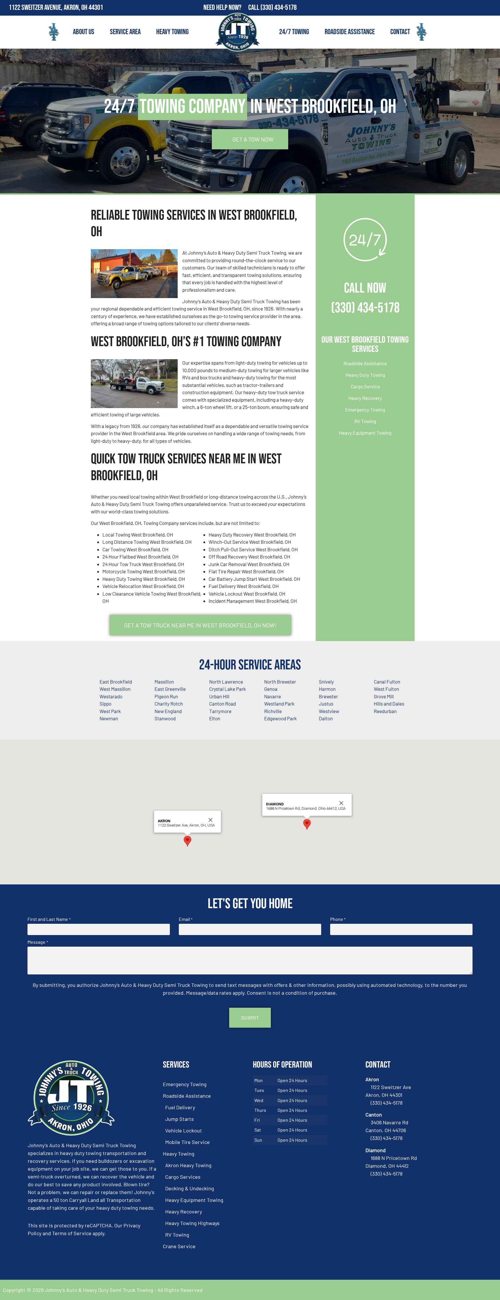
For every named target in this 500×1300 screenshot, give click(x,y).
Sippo (105, 703)
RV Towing (365, 421)
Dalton (326, 718)
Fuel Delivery (180, 1107)
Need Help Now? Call (231, 7)
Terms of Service (71, 1233)
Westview (329, 711)
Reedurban (385, 711)
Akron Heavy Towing (188, 1165)
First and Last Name (48, 919)
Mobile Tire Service (187, 1142)
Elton (214, 718)
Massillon (164, 681)
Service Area (125, 31)
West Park (110, 711)
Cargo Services (183, 1177)
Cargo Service (365, 386)
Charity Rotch (169, 703)
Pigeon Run (166, 696)
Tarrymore (220, 711)
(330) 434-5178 (278, 7)
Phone (337, 919)
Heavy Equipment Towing (365, 433)
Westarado (111, 696)
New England (168, 711)
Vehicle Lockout (183, 1130)
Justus (326, 703)
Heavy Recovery (365, 398)
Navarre (272, 696)
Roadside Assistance (350, 31)
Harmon (327, 689)
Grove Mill (384, 696)
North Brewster (280, 681)
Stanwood (165, 718)
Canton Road (222, 703)
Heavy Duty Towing (365, 375)
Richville (273, 711)
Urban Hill (219, 696)
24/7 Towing (294, 31)
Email (185, 919)
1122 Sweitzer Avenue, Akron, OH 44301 (56, 7)
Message (37, 942)
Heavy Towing (172, 31)
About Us (83, 31)
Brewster (328, 696)
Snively (326, 681)
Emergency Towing (365, 409)
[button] (187, 841)
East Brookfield (116, 681)
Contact (400, 31)
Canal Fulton (387, 681)
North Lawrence (226, 681)
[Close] (211, 820)
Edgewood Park (280, 718)
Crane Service (179, 1246)
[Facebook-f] (480, 8)
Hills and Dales (389, 703)
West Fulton (386, 689)
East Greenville (170, 689)
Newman (109, 718)
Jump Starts (179, 1119)
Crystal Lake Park (227, 689)
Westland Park (279, 703)
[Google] (492, 8)
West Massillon (115, 689)
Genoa (270, 689)
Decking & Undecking (189, 1188)
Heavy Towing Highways (192, 1223)
